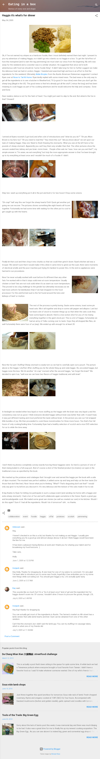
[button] (96, 16)
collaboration (14, 516)
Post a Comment (12, 636)
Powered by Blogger (51, 749)
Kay (14, 588)
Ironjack (15, 568)
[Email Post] (8, 511)
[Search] (96, 5)
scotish (71, 516)
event (25, 516)
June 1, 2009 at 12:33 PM (23, 560)
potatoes (60, 516)
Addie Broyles (41, 74)
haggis (43, 516)
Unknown (16, 527)
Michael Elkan (55, 754)
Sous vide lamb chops (14, 684)
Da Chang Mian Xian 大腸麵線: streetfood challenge (29, 654)
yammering (82, 516)
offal (51, 516)
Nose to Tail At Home (22, 77)
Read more (92, 676)
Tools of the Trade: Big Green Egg (20, 715)
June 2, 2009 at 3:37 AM (22, 580)
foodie (34, 516)
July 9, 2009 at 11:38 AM (22, 630)
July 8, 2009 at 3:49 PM (22, 598)
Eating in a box (22, 4)
